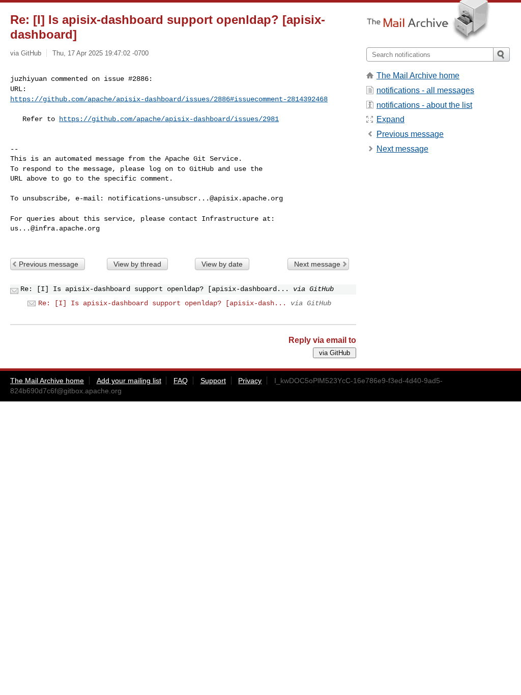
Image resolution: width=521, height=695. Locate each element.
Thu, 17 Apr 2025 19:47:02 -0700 (100, 53)
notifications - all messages (425, 90)
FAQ (180, 381)
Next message (317, 264)
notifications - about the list (424, 105)
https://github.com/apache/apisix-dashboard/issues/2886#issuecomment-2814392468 (169, 99)
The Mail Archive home (418, 75)
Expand (390, 119)
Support (213, 381)
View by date (222, 264)
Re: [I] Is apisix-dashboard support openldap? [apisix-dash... (162, 303)
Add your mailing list (129, 381)
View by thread (137, 264)
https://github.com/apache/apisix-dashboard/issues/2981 (169, 119)
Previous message (48, 264)
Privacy (250, 381)
